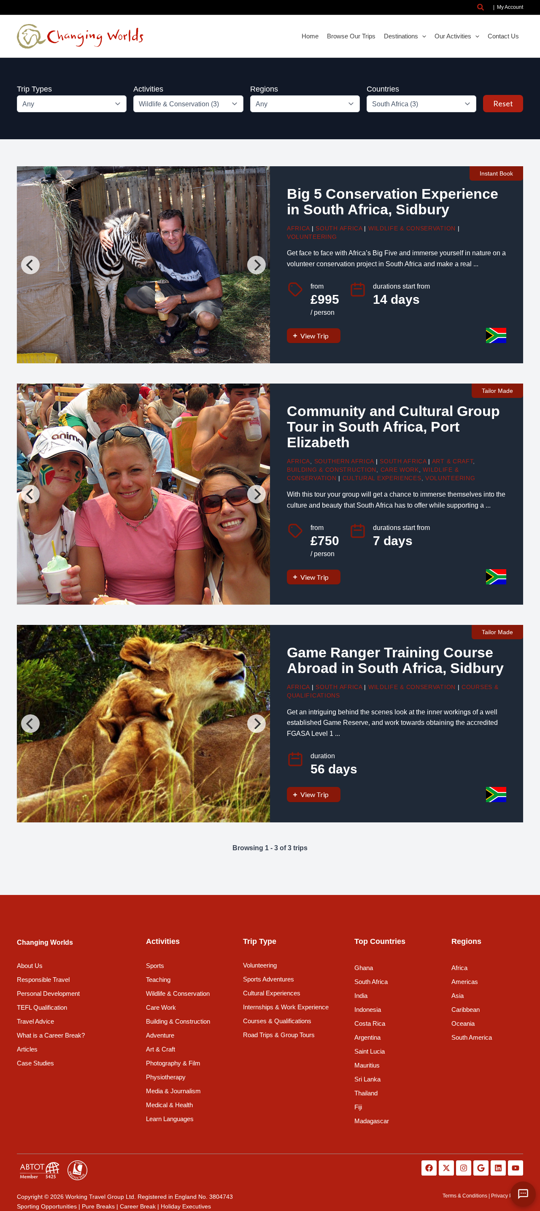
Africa (298, 228)
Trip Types (34, 89)
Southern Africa (344, 461)
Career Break (138, 1206)
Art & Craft (452, 461)
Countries (383, 89)
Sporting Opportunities (47, 1206)
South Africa (339, 228)
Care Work (400, 469)
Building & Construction (331, 469)
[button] (481, 7)
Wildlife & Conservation (412, 228)
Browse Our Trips (351, 36)
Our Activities (453, 36)
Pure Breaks (98, 1206)
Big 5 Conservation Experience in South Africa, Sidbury (392, 201)
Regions (264, 89)
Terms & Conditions (465, 1196)
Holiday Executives (186, 1206)
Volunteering (312, 236)
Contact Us (503, 36)
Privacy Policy (507, 1196)
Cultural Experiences (382, 478)
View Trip (314, 336)
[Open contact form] (523, 1194)
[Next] (256, 265)
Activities (148, 89)
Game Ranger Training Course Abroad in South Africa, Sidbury (395, 660)
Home (310, 36)
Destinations (401, 36)
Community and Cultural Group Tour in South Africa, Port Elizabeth (393, 426)
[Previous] (30, 265)
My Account (510, 7)
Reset (503, 103)
